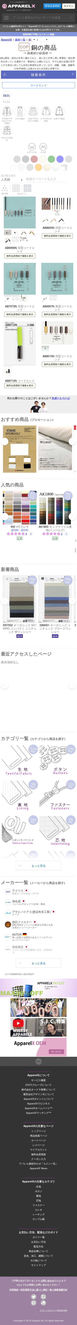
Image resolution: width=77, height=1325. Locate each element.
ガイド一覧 (39, 1237)
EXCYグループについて (38, 1085)
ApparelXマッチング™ (38, 1112)
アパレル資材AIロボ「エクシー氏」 (38, 1163)
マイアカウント (38, 1149)
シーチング (39, 1214)
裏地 (38, 1195)
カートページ (38, 1140)
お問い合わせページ (51, 1280)
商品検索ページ (38, 1135)
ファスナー (39, 1205)
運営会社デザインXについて (38, 1094)
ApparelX (6, 39)
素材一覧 (20, 39)
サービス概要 (38, 1080)
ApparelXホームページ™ (38, 1108)
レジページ (39, 1145)
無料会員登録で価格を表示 (19, 256)
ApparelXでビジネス (38, 1103)
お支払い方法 (38, 1241)
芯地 (38, 1200)
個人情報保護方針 (58, 1289)
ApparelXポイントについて (39, 1099)
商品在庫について (38, 1251)
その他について (38, 1260)
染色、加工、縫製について (38, 1255)
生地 (38, 1186)
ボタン (38, 1191)
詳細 (52, 34)
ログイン (68, 6)
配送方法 (38, 1246)
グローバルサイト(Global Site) (53, 1310)
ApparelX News (38, 1168)
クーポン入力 (38, 1159)
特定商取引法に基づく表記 (34, 1289)
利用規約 (14, 1289)
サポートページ (61, 398)
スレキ (38, 1209)
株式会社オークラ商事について (38, 1089)
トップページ (38, 1131)
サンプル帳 (39, 1219)
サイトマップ (38, 1265)
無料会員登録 (38, 1154)
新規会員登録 (52, 6)
